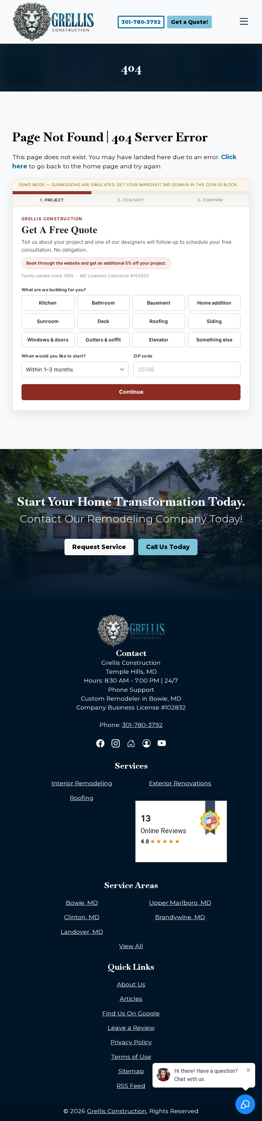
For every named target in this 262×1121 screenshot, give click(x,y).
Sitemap (131, 1071)
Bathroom (103, 303)
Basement (158, 303)
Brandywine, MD (180, 917)
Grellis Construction (116, 1111)
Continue (131, 392)
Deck (103, 321)
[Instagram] (116, 744)
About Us (131, 984)
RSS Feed (131, 1085)
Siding (214, 321)
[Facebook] (101, 744)
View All (131, 946)
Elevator (159, 339)
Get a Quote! (189, 22)
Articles (131, 998)
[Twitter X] (132, 744)
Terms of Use (131, 1056)
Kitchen (48, 303)
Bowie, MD (82, 902)
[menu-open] (242, 22)
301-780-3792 (141, 22)
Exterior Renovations (180, 783)
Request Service (99, 546)
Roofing (158, 321)
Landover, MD (82, 931)
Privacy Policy (131, 1042)
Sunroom (48, 321)
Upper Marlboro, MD (180, 902)
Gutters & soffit (103, 339)
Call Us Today (168, 546)
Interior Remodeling (82, 783)
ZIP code (142, 356)
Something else (214, 339)
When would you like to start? (53, 356)
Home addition (214, 303)
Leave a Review (131, 1027)
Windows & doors (48, 339)
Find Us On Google (131, 1013)
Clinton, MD (81, 917)
